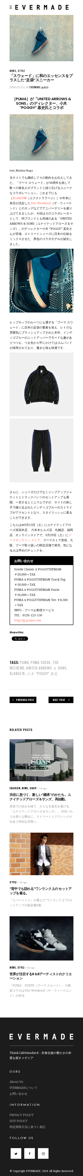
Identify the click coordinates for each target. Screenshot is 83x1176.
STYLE (21, 71)
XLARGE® (17, 673)
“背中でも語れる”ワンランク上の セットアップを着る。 (41, 891)
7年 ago (23, 882)
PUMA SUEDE (41, 662)
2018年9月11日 (18, 87)
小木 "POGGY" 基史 (42, 673)
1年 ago (43, 788)
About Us (16, 1082)
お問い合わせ (18, 1094)
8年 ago (31, 967)
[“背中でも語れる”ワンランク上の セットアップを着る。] (41, 854)
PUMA (24, 662)
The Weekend (40, 203)
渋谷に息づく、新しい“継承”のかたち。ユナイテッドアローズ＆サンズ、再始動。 (40, 797)
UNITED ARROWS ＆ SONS (46, 668)
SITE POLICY (18, 1121)
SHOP (33, 788)
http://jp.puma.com (27, 620)
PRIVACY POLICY (22, 1115)
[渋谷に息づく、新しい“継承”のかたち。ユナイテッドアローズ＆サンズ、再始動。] (41, 760)
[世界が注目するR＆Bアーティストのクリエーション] (41, 938)
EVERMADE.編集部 (39, 87)
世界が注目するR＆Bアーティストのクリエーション (41, 976)
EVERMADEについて (23, 1088)
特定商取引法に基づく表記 (27, 1127)
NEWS (13, 71)
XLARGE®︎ (20, 198)
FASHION (15, 788)
